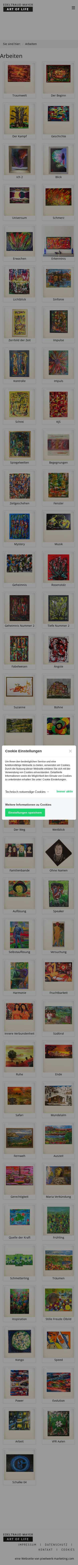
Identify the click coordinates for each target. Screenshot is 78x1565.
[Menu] (73, 7)
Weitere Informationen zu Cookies (28, 804)
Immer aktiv (65, 791)
